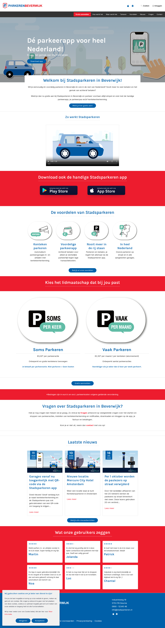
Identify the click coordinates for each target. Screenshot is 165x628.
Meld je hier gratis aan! (82, 106)
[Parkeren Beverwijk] (22, 10)
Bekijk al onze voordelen (82, 270)
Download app (36, 57)
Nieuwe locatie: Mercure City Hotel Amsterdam (80, 480)
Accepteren (39, 621)
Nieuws (142, 14)
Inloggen (157, 6)
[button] (2, 47)
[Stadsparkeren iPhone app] (128, 6)
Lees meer (34, 512)
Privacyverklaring (84, 621)
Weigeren (23, 621)
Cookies (98, 621)
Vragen (151, 14)
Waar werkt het (111, 14)
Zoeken (145, 6)
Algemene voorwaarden (63, 621)
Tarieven (123, 14)
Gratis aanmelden (82, 14)
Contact (159, 14)
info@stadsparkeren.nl (122, 610)
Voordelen (133, 14)
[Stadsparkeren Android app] (133, 6)
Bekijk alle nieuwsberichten (82, 520)
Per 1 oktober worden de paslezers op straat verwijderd (120, 480)
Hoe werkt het (97, 14)
